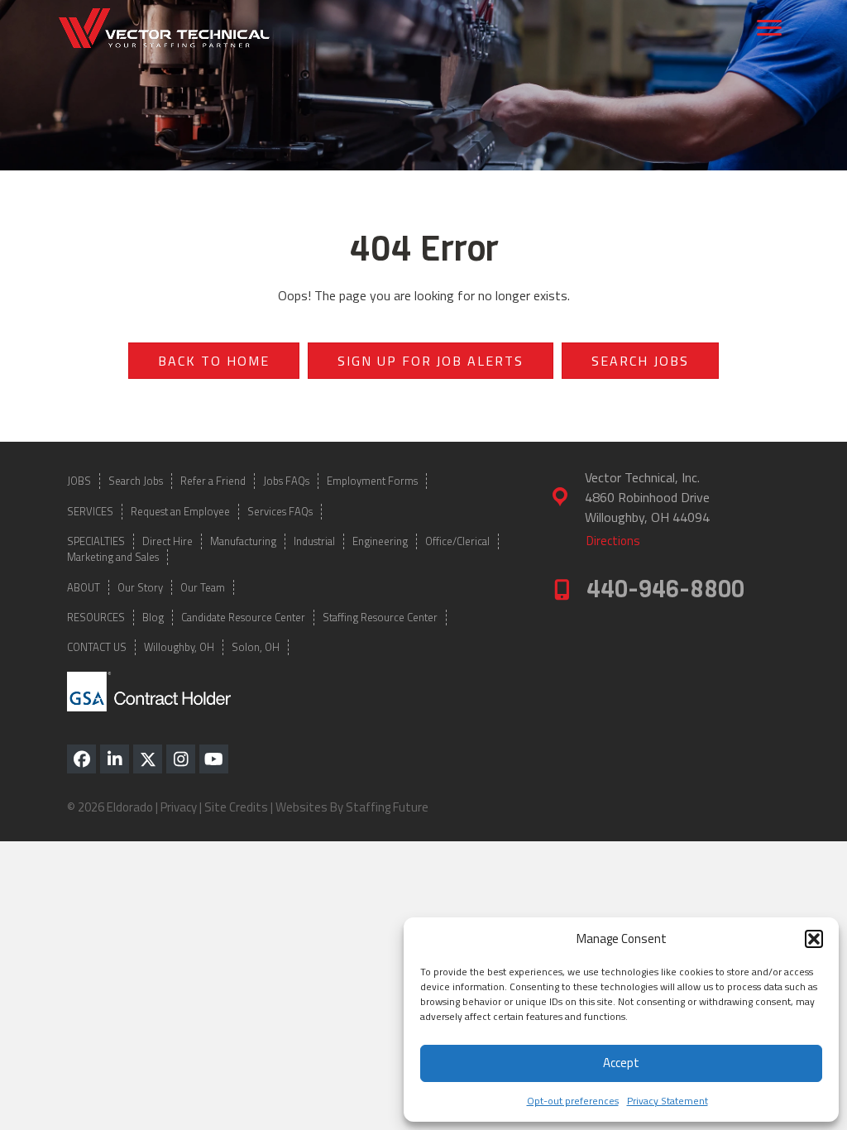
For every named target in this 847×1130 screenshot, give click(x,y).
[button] (814, 939)
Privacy (178, 806)
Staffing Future (387, 806)
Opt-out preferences (573, 1100)
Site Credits (236, 806)
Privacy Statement (667, 1100)
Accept (621, 1062)
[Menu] (769, 28)
